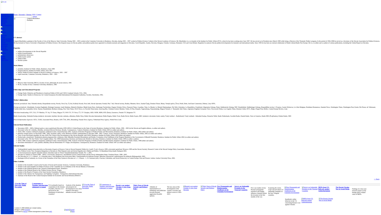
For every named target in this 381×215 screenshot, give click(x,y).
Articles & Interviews (4, 45)
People (3, 23)
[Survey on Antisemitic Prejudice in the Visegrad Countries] (310, 191)
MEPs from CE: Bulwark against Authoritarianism (324, 189)
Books (3, 37)
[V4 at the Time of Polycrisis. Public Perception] (90, 188)
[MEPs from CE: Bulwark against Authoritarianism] (309, 202)
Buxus (25, 211)
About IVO (4, 14)
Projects (3, 32)
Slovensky (22, 14)
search (35, 16)
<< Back (376, 179)
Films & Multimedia (4, 48)
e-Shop (3, 56)
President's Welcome (4, 19)
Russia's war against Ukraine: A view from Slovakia (123, 187)
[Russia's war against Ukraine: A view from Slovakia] (191, 190)
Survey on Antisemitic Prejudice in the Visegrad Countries (241, 188)
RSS (33, 14)
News (2, 28)
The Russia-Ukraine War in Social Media (342, 188)
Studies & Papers (6, 39)
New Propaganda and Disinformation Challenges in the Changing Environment (225, 188)
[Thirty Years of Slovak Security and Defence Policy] (209, 190)
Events (3, 42)
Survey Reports (6, 41)
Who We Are (5, 16)
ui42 (50, 211)
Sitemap (28, 14)
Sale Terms (4, 60)
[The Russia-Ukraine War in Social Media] (327, 200)
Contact (38, 14)
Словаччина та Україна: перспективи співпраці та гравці (40, 185)
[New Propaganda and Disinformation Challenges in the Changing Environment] (293, 192)
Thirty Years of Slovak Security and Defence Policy (140, 187)
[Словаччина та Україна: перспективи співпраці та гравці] (108, 188)
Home (16, 14)
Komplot (27, 210)
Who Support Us (6, 25)
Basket (3, 58)
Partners (3, 53)
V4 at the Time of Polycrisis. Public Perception (20, 185)
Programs (4, 22)
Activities (4, 35)
